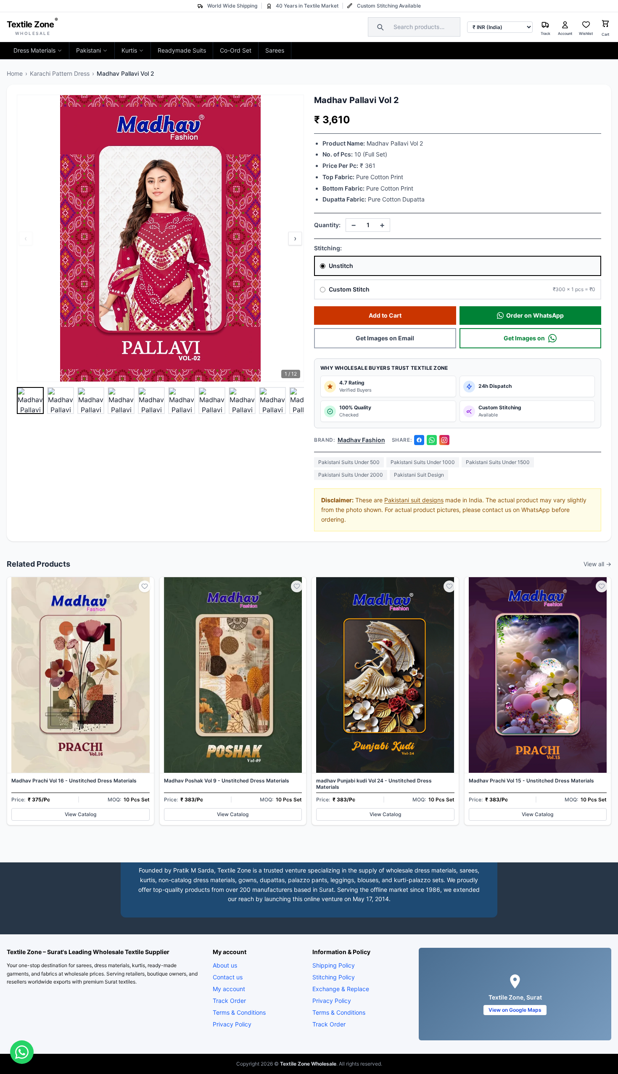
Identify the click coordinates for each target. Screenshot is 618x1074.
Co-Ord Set (235, 50)
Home (15, 73)
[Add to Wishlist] (145, 586)
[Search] (379, 27)
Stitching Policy (333, 977)
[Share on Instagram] (444, 440)
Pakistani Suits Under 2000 (350, 475)
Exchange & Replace (340, 988)
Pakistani (88, 50)
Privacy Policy (232, 1024)
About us (225, 965)
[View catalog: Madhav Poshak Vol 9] (233, 701)
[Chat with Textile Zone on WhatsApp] (22, 1052)
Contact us (228, 977)
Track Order (229, 1000)
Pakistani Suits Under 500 (349, 462)
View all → (597, 563)
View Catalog (80, 814)
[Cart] (605, 25)
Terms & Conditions (239, 1012)
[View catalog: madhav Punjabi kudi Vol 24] (385, 701)
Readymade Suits (182, 50)
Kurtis (129, 50)
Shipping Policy (333, 965)
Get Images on (524, 338)
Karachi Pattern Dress (60, 73)
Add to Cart (385, 315)
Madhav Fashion (361, 439)
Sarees (274, 50)
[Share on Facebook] (419, 440)
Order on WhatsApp (535, 315)
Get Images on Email (385, 338)
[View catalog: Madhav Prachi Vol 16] (80, 701)
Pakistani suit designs (414, 500)
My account (229, 988)
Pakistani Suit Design (419, 475)
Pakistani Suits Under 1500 (498, 462)
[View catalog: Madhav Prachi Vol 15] (538, 701)
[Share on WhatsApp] (432, 440)
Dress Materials (34, 50)
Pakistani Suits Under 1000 (423, 462)
